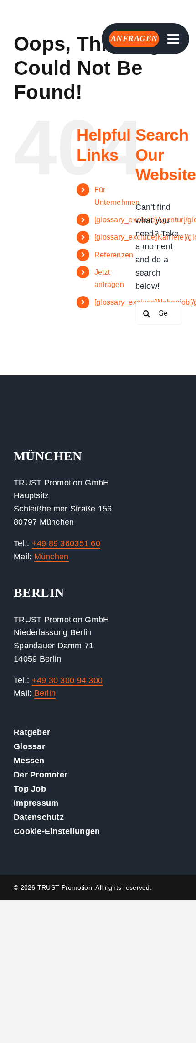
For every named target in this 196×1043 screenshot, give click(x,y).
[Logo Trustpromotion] (39, 13)
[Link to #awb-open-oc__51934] (173, 39)
